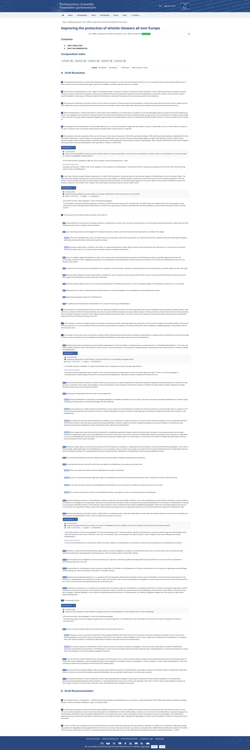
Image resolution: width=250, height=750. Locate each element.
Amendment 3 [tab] (69, 519)
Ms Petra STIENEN (88, 611)
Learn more (145, 746)
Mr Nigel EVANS (78, 359)
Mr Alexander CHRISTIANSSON (106, 194)
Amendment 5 (119, 61)
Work (94, 15)
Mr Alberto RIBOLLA (103, 154)
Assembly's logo (146, 739)
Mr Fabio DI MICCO (154, 154)
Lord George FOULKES (102, 359)
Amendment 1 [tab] (67, 147)
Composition (82, 15)
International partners (129, 739)
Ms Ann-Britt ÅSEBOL (89, 194)
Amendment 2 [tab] (69, 353)
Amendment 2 (79, 61)
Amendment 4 (106, 61)
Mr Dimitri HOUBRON (120, 525)
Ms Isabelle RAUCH (78, 525)
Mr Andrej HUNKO (134, 194)
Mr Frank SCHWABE (115, 359)
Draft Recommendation (75, 48)
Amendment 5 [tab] (67, 605)
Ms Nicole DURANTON (150, 525)
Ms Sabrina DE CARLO (90, 154)
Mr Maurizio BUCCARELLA (118, 154)
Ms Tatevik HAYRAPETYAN (130, 611)
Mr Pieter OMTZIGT (89, 359)
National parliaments (110, 739)
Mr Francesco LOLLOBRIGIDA (71, 156)
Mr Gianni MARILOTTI (167, 154)
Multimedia (159, 739)
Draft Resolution (73, 46)
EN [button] (160, 6)
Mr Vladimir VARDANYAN (146, 611)
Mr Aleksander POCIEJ (101, 611)
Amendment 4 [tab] (67, 188)
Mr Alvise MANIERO (77, 154)
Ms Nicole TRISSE (90, 525)
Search (136, 15)
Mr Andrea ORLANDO (180, 154)
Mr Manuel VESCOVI (87, 156)
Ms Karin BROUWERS (115, 611)
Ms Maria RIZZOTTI (142, 154)
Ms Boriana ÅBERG (76, 194)
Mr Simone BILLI (131, 154)
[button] (188, 34)
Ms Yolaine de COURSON (135, 525)
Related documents (74, 22)
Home (64, 22)
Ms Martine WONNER (163, 525)
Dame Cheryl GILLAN (122, 194)
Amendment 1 (66, 61)
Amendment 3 (92, 61)
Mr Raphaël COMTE (127, 359)
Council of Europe (93, 739)
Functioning (104, 15)
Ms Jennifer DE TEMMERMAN (105, 525)
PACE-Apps (171, 6)
